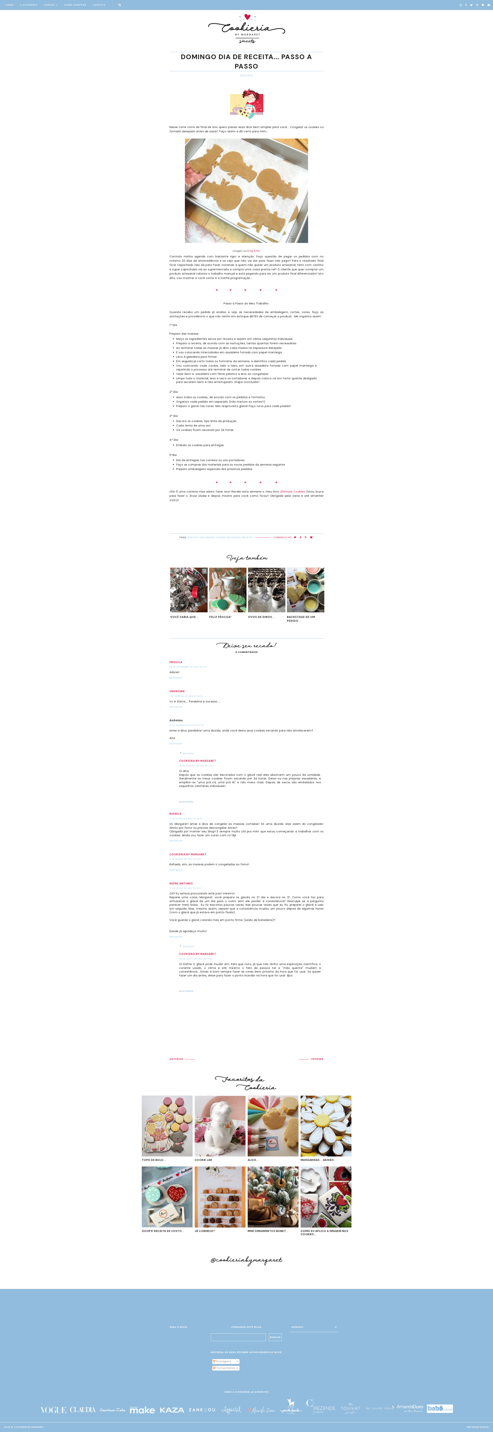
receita (247, 537)
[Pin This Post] (306, 537)
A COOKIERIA (28, 5)
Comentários (225, 1368)
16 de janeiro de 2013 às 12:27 (196, 765)
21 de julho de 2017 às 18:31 (185, 888)
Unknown (177, 691)
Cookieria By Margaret (29, 1427)
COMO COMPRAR (75, 5)
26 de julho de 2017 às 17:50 (195, 959)
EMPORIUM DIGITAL (478, 1427)
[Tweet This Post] (295, 537)
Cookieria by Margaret (197, 761)
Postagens (223, 1361)
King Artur (253, 250)
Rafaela (175, 813)
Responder (175, 678)
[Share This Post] (300, 537)
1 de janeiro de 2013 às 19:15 (186, 696)
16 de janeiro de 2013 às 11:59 (186, 725)
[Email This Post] (311, 537)
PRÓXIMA (317, 1059)
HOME (9, 5)
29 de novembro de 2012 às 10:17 (188, 667)
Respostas (188, 753)
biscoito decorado (201, 537)
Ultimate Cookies (292, 492)
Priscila (175, 662)
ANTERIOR (176, 1059)
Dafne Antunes (181, 883)
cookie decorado (228, 537)
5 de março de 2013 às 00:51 (185, 818)
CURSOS (49, 5)
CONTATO (99, 5)
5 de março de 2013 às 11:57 (185, 859)
